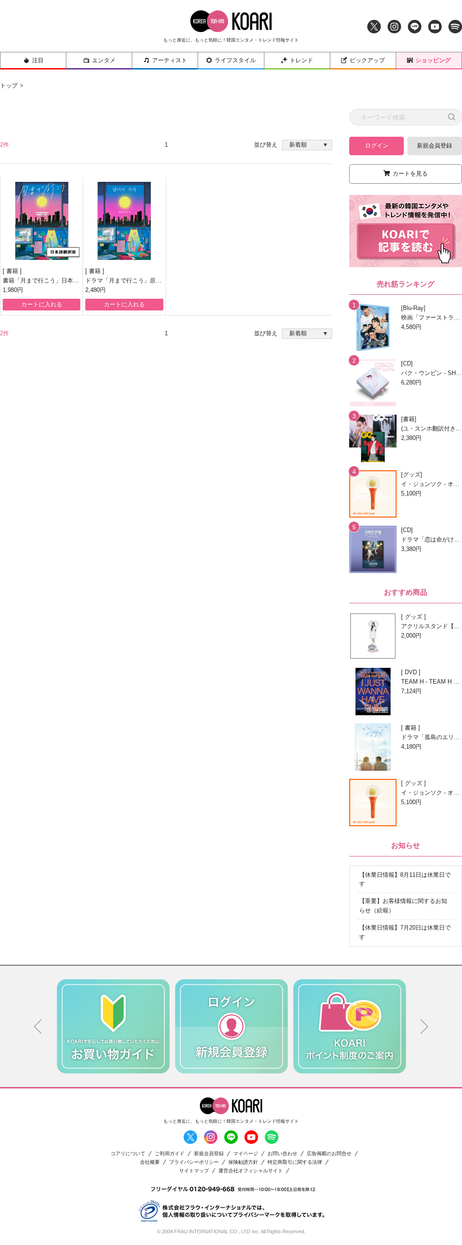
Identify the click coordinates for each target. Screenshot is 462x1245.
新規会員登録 (434, 145)
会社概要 (150, 1162)
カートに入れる (41, 304)
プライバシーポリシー (194, 1162)
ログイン (376, 145)
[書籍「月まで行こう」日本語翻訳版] (41, 221)
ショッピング (433, 60)
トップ (9, 85)
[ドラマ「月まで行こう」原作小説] (124, 221)
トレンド (301, 60)
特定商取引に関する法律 (295, 1162)
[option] (113, 1026)
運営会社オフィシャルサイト (250, 1170)
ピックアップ (367, 60)
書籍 (13, 271)
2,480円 (95, 290)
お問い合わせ (282, 1153)
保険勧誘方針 (243, 1162)
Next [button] (424, 1027)
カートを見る (410, 173)
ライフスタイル (235, 60)
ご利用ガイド (170, 1153)
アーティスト (169, 60)
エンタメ (104, 60)
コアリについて (128, 1153)
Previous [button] (37, 1027)
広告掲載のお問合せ (329, 1153)
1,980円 (13, 290)
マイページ (245, 1153)
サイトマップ (194, 1170)
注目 (38, 60)
